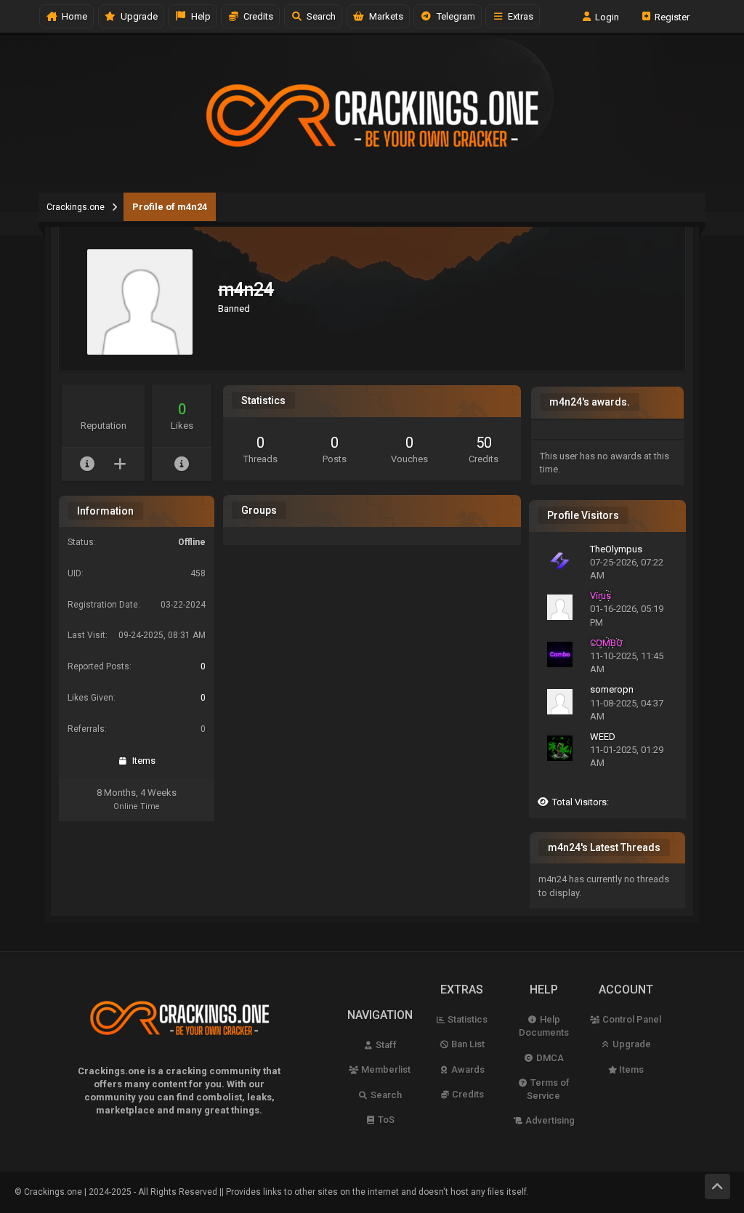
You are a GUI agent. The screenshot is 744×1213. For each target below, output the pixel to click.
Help (199, 16)
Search (319, 16)
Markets (384, 16)
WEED (602, 736)
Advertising (549, 1120)
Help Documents (544, 1026)
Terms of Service (548, 1089)
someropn (612, 689)
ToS (385, 1119)
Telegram (453, 16)
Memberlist (385, 1069)
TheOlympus (616, 549)
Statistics (466, 1019)
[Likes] (182, 464)
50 (484, 442)
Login (606, 16)
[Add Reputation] (119, 464)
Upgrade (630, 1044)
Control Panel (630, 1019)
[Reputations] (86, 464)
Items (141, 760)
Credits (256, 16)
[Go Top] (717, 1186)
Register (671, 16)
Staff (385, 1044)
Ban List (467, 1044)
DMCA (549, 1057)
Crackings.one (75, 207)
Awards (467, 1069)
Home (72, 16)
